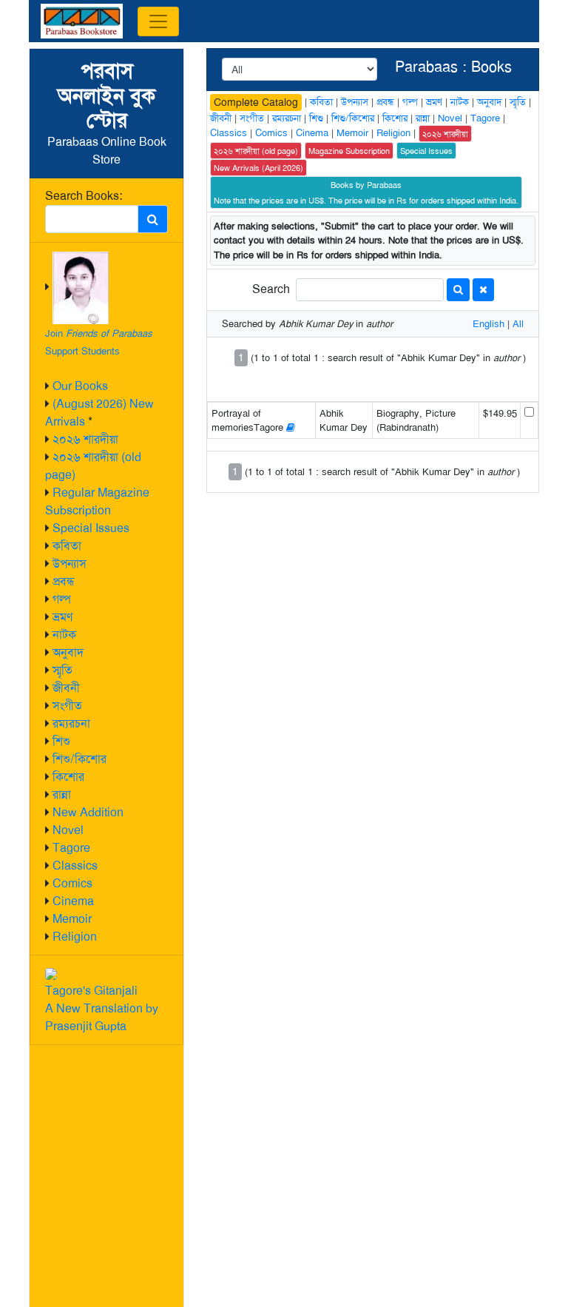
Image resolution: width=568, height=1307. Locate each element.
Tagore (71, 848)
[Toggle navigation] (158, 21)
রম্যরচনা (71, 723)
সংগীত (67, 705)
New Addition (88, 812)
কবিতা (67, 546)
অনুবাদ (68, 652)
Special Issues (91, 528)
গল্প (62, 599)
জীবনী (66, 688)
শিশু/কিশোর (79, 759)
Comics (72, 883)
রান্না (62, 794)
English (488, 323)
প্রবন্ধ (64, 581)
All (518, 323)
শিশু (61, 741)
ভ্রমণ (62, 617)
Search (271, 289)
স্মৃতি (62, 670)
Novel (68, 830)
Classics (75, 865)
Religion (75, 936)
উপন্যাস (70, 563)
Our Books (80, 386)
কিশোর (68, 776)
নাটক (64, 634)
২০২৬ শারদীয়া (85, 439)
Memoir (72, 919)
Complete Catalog (256, 102)
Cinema (73, 901)
